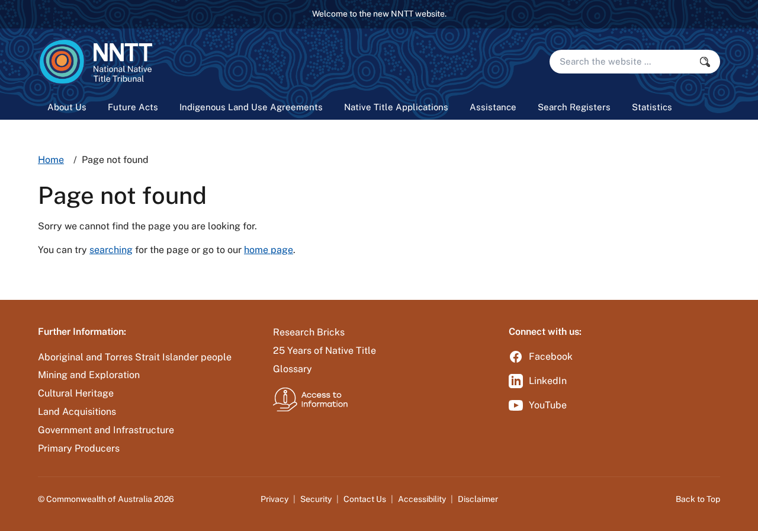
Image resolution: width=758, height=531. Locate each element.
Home (51, 159)
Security (316, 499)
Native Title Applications (396, 107)
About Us (66, 107)
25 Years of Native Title (324, 350)
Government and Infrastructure (106, 430)
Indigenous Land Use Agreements (251, 107)
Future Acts (133, 107)
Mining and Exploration (89, 374)
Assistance (493, 107)
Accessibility (422, 499)
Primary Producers (79, 448)
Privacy (274, 499)
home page (268, 249)
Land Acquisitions (77, 411)
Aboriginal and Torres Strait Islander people (135, 357)
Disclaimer (478, 499)
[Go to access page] (310, 399)
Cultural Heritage (76, 393)
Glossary (292, 369)
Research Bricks (309, 332)
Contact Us (364, 499)
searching (111, 249)
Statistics (652, 107)
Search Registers (574, 107)
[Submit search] (709, 61)
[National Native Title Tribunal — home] (95, 61)
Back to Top (698, 499)
